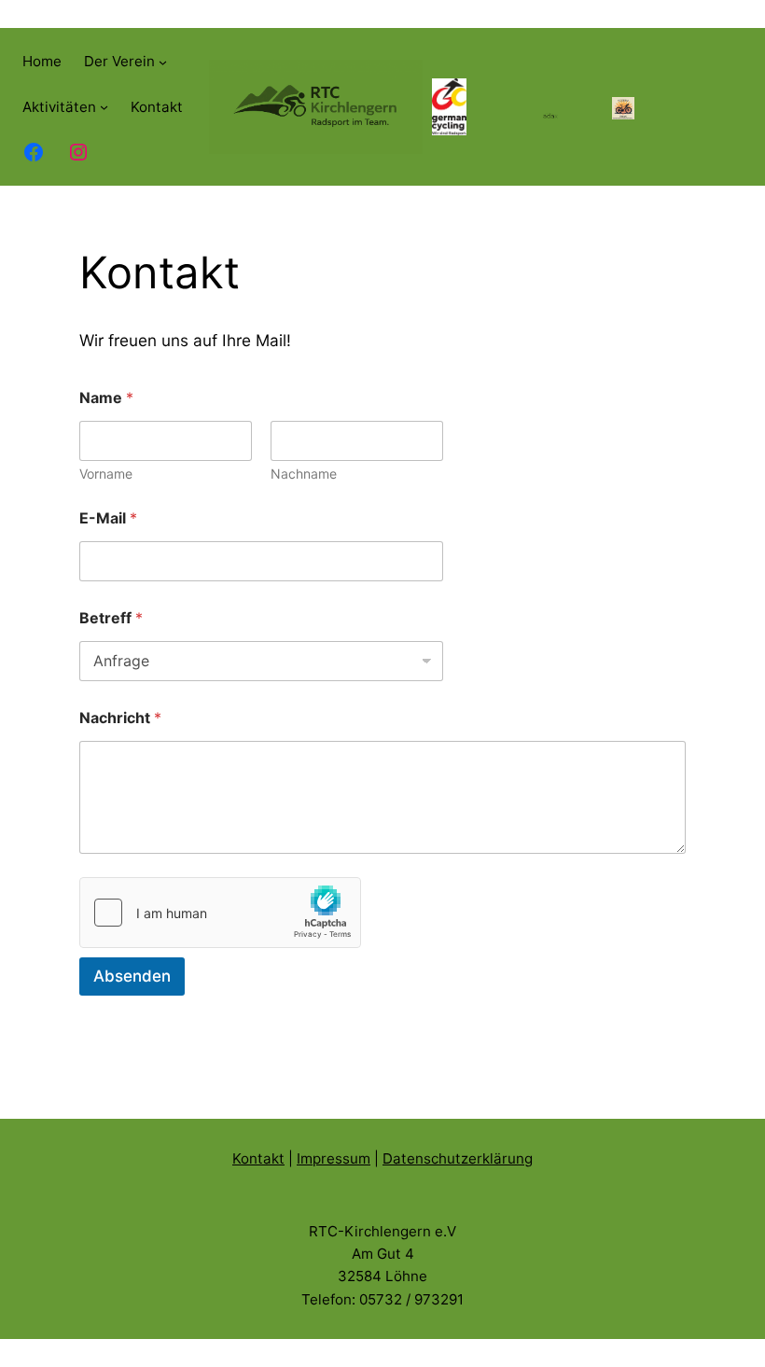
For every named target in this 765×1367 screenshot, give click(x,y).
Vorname (105, 473)
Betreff (111, 618)
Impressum (333, 1158)
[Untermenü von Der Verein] (163, 62)
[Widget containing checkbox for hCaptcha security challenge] (220, 912)
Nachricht (120, 718)
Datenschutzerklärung (457, 1158)
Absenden (132, 976)
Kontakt (258, 1158)
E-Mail (108, 518)
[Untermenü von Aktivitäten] (104, 107)
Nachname (304, 473)
